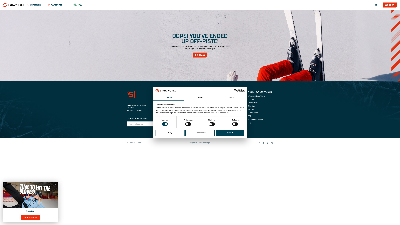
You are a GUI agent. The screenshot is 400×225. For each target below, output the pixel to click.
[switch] (188, 124)
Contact (251, 99)
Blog (249, 122)
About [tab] (231, 97)
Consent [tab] (169, 97)
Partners (251, 109)
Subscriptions (253, 112)
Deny (170, 133)
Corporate (193, 142)
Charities (251, 106)
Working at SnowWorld (256, 96)
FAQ (249, 116)
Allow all (230, 133)
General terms (253, 102)
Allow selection (200, 133)
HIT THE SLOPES (30, 217)
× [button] (55, 184)
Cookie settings (204, 142)
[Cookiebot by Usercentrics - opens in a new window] (235, 90)
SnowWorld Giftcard (255, 119)
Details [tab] (200, 97)
